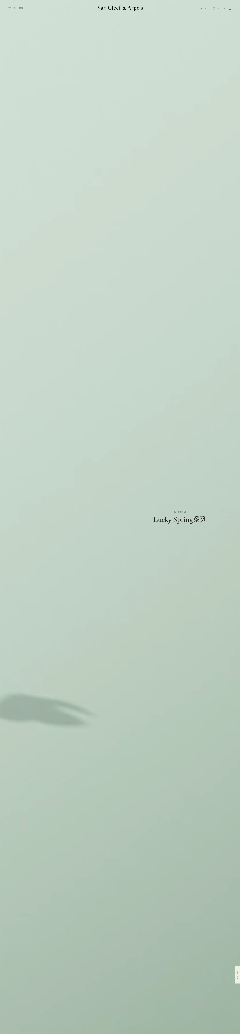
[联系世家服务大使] (219, 8)
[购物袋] (230, 8)
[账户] (224, 8)
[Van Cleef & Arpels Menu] (9, 8)
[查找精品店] (213, 8)
